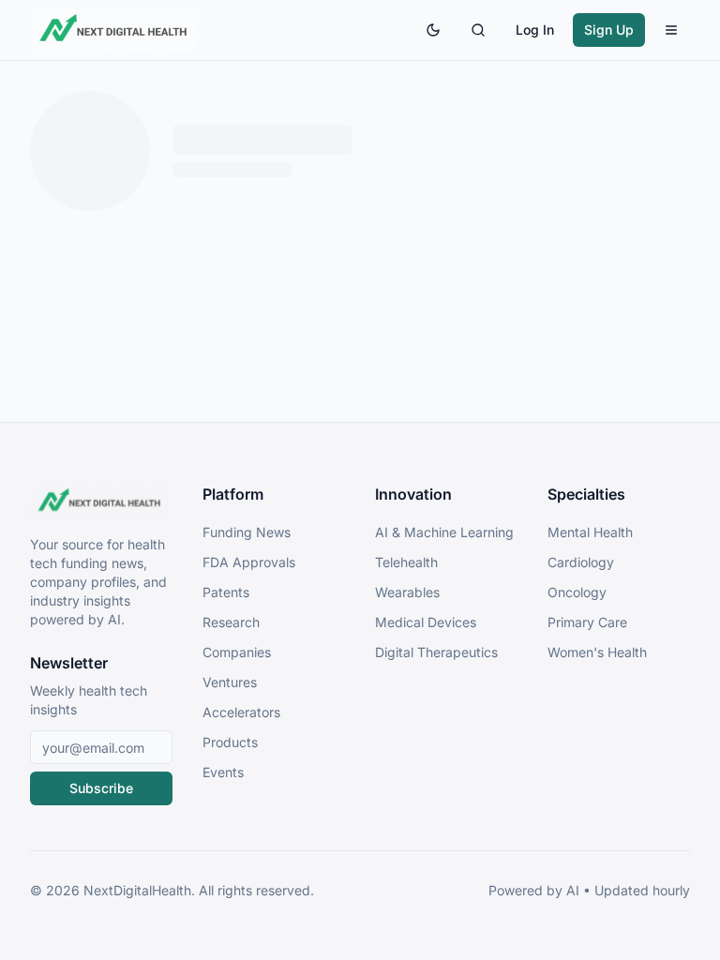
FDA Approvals (248, 562)
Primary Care (587, 622)
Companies (236, 652)
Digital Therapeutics (436, 652)
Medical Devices (425, 622)
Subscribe (101, 788)
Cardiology (581, 562)
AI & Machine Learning (444, 532)
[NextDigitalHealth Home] (101, 501)
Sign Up (609, 30)
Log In (535, 30)
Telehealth (406, 562)
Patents (225, 592)
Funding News (246, 532)
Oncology (577, 592)
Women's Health (597, 652)
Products (230, 742)
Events (223, 772)
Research (231, 622)
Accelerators (241, 712)
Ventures (229, 682)
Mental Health (590, 532)
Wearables (407, 592)
